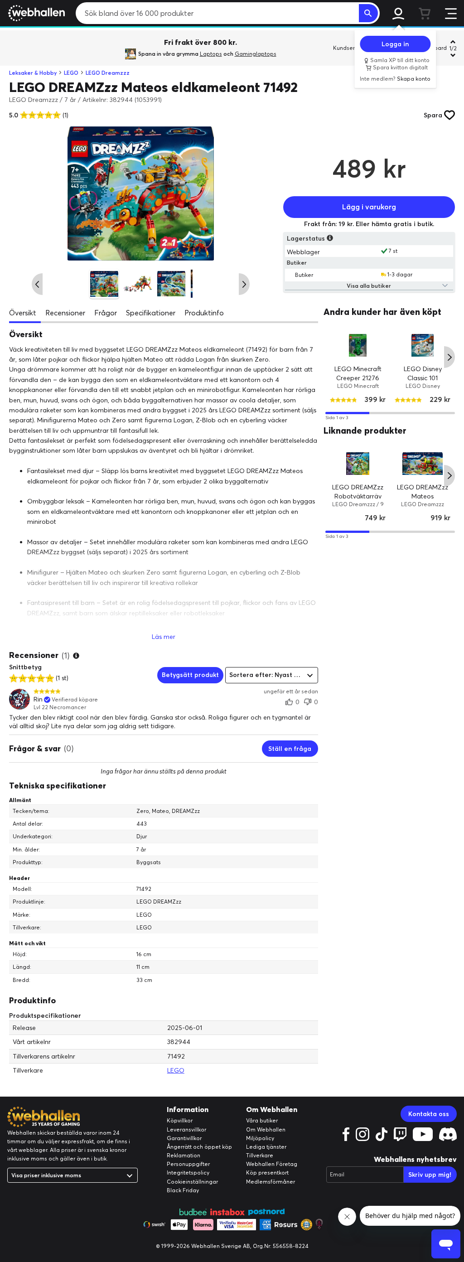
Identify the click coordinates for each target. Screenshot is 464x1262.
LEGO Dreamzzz (108, 72)
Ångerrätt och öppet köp (199, 1146)
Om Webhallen (265, 1129)
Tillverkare (259, 1155)
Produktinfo (204, 312)
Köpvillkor (180, 1120)
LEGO (71, 72)
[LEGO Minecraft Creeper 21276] (358, 345)
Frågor (105, 312)
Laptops (211, 53)
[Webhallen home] (35, 13)
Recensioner (65, 312)
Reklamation (183, 1155)
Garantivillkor (184, 1138)
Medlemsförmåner (270, 1181)
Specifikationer (150, 312)
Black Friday (183, 1190)
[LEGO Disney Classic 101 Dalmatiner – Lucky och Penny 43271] (422, 345)
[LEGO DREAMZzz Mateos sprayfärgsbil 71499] (422, 464)
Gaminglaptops (255, 53)
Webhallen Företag (271, 1163)
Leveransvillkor (186, 1129)
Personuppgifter (188, 1163)
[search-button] (368, 13)
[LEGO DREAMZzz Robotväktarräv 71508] (358, 464)
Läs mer (163, 637)
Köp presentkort (267, 1172)
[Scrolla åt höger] (244, 284)
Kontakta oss (428, 1114)
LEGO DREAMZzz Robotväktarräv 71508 (357, 496)
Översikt (22, 312)
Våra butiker (262, 1120)
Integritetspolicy (188, 1172)
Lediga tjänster (266, 1146)
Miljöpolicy (260, 1138)
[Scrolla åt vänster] (37, 284)
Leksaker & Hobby (33, 72)
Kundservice (349, 47)
